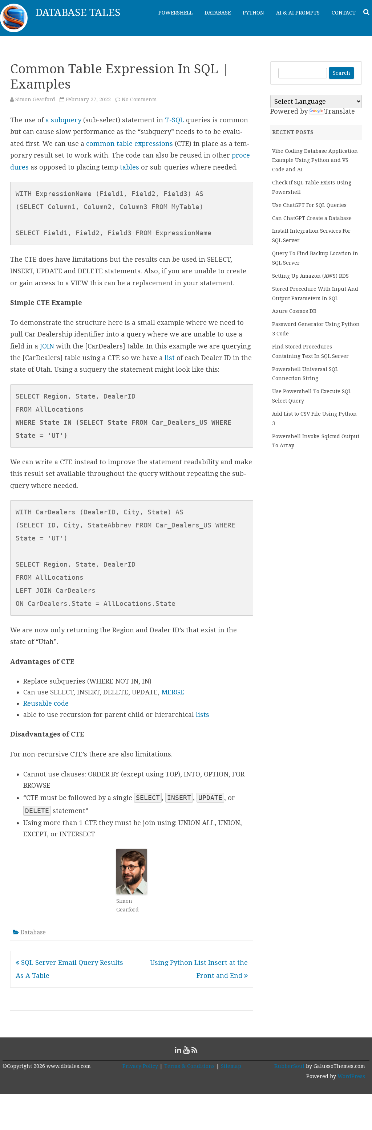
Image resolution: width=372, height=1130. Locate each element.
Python (253, 13)
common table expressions (129, 143)
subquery (66, 120)
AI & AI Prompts (298, 13)
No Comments (139, 99)
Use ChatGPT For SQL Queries (309, 205)
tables (129, 167)
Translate (339, 111)
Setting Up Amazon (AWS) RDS (310, 276)
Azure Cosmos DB (294, 311)
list (170, 358)
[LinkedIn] (178, 1049)
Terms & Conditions (189, 1066)
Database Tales (77, 13)
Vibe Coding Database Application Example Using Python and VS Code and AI (315, 160)
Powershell (175, 13)
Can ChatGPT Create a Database (312, 218)
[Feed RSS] (194, 1049)
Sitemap (231, 1066)
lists (202, 714)
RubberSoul (289, 1066)
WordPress (350, 1076)
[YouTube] (186, 1049)
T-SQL (174, 120)
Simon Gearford (35, 99)
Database (218, 13)
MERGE (172, 692)
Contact (344, 13)
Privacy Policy (140, 1066)
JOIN (47, 346)
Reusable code (46, 703)
